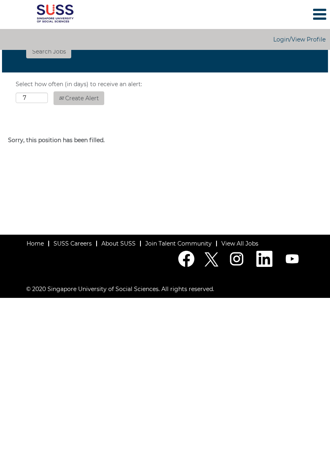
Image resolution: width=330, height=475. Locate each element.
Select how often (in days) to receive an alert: (79, 84)
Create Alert (81, 98)
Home (35, 243)
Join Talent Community (178, 243)
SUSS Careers (73, 243)
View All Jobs (239, 243)
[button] (275, 14)
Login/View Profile (299, 39)
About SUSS (118, 243)
